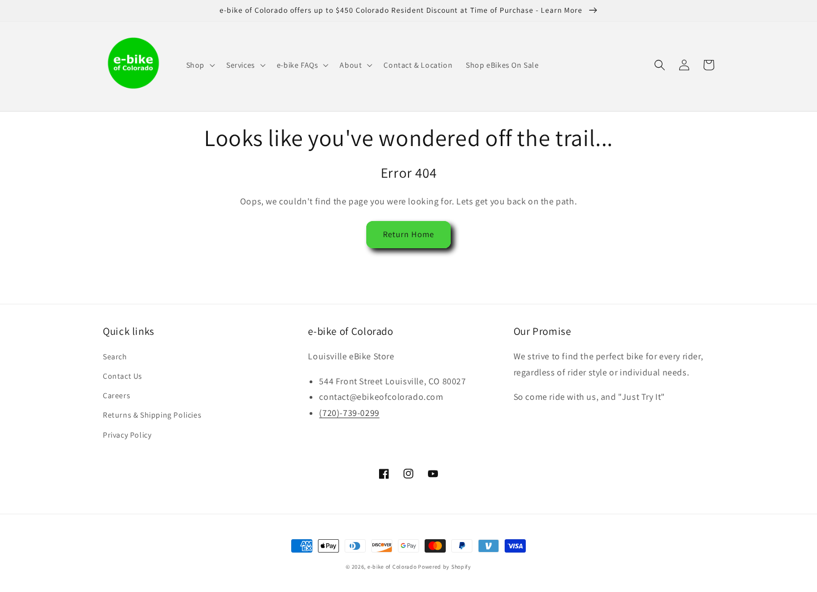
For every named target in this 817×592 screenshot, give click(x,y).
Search (115, 357)
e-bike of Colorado (392, 566)
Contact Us (122, 376)
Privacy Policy (127, 435)
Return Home (408, 234)
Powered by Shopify (444, 566)
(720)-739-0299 (349, 413)
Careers (116, 395)
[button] (200, 65)
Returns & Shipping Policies (152, 415)
